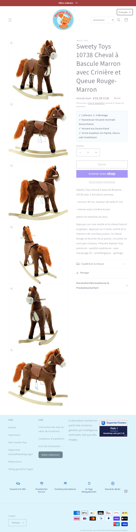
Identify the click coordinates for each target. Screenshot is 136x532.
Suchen (12, 427)
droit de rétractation (49, 446)
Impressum (14, 434)
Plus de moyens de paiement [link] (102, 181)
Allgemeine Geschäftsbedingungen (20, 451)
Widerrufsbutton (51, 454)
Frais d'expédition (96, 103)
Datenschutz (15, 461)
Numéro (80, 145)
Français (16, 522)
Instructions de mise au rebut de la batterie (51, 429)
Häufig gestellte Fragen (20, 469)
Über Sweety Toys (17, 442)
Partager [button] (84, 272)
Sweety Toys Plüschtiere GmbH (99, 530)
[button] (10, 20)
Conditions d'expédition (51, 438)
